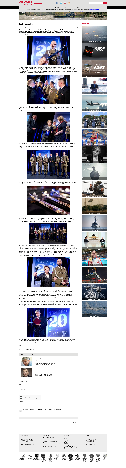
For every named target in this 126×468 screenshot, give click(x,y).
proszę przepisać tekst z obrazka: (27, 393)
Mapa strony (67, 448)
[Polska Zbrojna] (36, 5)
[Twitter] (61, 3)
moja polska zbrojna (38, 3)
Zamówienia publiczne (69, 446)
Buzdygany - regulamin (69, 440)
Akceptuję (81, 11)
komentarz (22, 401)
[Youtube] (65, 3)
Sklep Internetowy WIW (48, 437)
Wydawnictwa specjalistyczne (50, 441)
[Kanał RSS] (69, 3)
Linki (65, 441)
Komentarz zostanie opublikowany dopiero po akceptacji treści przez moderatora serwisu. (41, 409)
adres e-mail (22, 389)
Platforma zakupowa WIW (70, 447)
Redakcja (66, 442)
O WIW (66, 443)
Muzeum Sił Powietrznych (27, 441)
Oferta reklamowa (68, 438)
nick (20, 384)
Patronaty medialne (69, 445)
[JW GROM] (94, 51)
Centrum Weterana (25, 443)
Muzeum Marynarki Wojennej (27, 444)
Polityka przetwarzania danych (94, 9)
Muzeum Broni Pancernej (27, 440)
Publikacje (45, 442)
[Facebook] (57, 3)
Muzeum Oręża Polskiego (27, 439)
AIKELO (105, 465)
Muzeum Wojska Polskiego (27, 438)
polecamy (86, 23)
